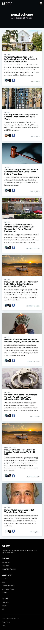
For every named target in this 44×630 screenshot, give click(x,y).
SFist (6, 546)
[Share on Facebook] (13, 80)
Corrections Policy (8, 589)
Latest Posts (6, 562)
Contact (4, 592)
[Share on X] (10, 80)
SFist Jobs (5, 565)
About (4, 579)
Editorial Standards (8, 586)
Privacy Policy (6, 622)
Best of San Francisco (9, 569)
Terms (3, 626)
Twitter (4, 606)
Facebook (5, 602)
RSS (3, 609)
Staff (3, 582)
